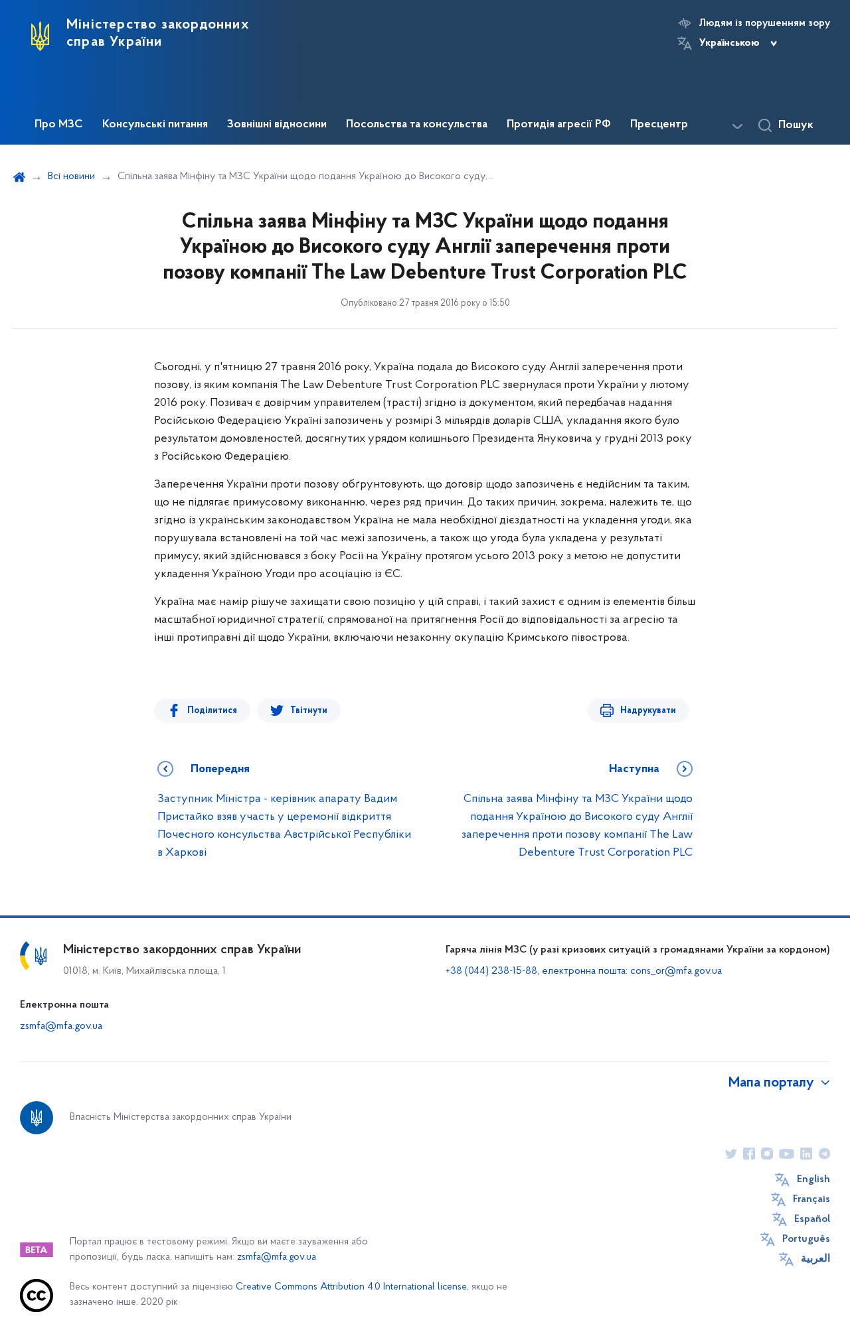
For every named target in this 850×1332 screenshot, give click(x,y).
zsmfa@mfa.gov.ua (61, 1026)
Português (806, 1239)
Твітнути (308, 711)
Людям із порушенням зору (764, 23)
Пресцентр (659, 125)
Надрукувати (648, 711)
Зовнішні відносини (277, 125)
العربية (815, 1259)
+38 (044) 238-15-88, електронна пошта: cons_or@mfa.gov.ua (584, 971)
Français (811, 1199)
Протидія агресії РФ (559, 125)
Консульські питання (155, 125)
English (813, 1179)
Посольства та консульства (416, 125)
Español (812, 1219)
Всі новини (71, 176)
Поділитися (212, 711)
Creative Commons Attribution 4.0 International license (351, 1287)
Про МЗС (59, 125)
